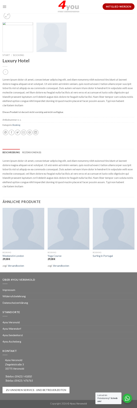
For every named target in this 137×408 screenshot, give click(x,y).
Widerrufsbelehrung (14, 296)
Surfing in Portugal (103, 255)
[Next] (134, 240)
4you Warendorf (12, 328)
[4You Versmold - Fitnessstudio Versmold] (68, 6)
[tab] (11, 152)
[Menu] (5, 7)
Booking (18, 55)
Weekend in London (13, 255)
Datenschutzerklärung (15, 302)
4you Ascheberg (12, 341)
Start (6, 55)
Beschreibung (11, 152)
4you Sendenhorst (13, 335)
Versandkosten (16, 265)
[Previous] (2, 240)
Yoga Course (54, 255)
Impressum (9, 289)
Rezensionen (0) (31, 152)
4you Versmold (11, 322)
